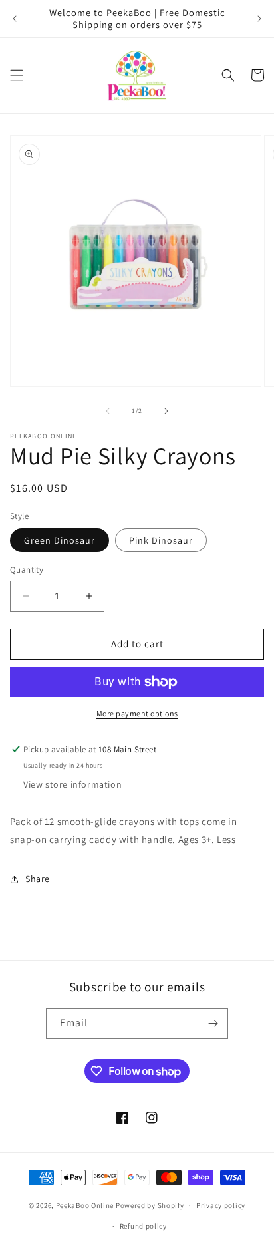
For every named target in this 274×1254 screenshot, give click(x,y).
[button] (16, 75)
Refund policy (143, 1226)
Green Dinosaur (59, 540)
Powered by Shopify (150, 1205)
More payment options (137, 713)
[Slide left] (107, 411)
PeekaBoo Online (85, 1205)
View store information (72, 784)
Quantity (26, 569)
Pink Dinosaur (161, 540)
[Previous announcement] (14, 18)
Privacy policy (220, 1205)
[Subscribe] (212, 1023)
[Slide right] (166, 411)
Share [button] (37, 879)
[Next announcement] (259, 18)
